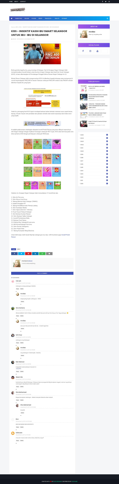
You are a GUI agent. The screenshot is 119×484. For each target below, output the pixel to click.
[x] (105, 51)
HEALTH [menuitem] (57, 18)
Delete (21, 289)
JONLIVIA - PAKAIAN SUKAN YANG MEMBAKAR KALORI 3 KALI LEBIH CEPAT (98, 105)
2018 (94, 158)
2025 (94, 135)
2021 (94, 148)
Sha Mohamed (21, 392)
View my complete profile (95, 34)
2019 (94, 154)
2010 (94, 184)
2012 (94, 177)
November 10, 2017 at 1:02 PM (23, 337)
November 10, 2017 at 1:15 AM (23, 283)
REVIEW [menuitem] (27, 18)
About (16, 1)
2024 (94, 138)
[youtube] (97, 51)
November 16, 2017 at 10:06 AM (24, 421)
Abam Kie (19, 377)
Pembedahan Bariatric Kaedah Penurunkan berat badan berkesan (98, 96)
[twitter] (105, 1)
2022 (94, 145)
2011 (94, 180)
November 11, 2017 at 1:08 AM (28, 296)
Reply (17, 289)
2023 (94, 141)
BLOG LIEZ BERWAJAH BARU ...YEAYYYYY (97, 87)
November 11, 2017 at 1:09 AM (28, 350)
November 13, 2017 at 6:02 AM (23, 394)
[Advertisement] (76, 10)
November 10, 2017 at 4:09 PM (23, 364)
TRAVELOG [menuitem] (48, 18)
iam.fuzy (19, 335)
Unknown (19, 433)
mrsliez (14, 39)
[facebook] (103, 1)
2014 (94, 171)
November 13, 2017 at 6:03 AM (28, 407)
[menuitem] (11, 18)
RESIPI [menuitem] (40, 18)
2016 (94, 164)
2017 (94, 161)
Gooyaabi (74, 481)
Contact (23, 1)
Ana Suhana (20, 308)
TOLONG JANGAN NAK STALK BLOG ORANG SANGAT (97, 114)
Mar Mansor (20, 362)
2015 (94, 167)
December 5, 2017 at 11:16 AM (23, 435)
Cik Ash (18, 281)
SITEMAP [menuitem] (64, 18)
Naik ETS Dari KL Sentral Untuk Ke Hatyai (97, 122)
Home (10, 1)
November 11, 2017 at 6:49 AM (23, 379)
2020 (94, 151)
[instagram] (109, 1)
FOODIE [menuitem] (34, 18)
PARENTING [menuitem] (18, 18)
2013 (94, 174)
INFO (17, 27)
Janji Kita (18, 369)
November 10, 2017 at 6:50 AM (23, 310)
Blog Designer (57, 481)
